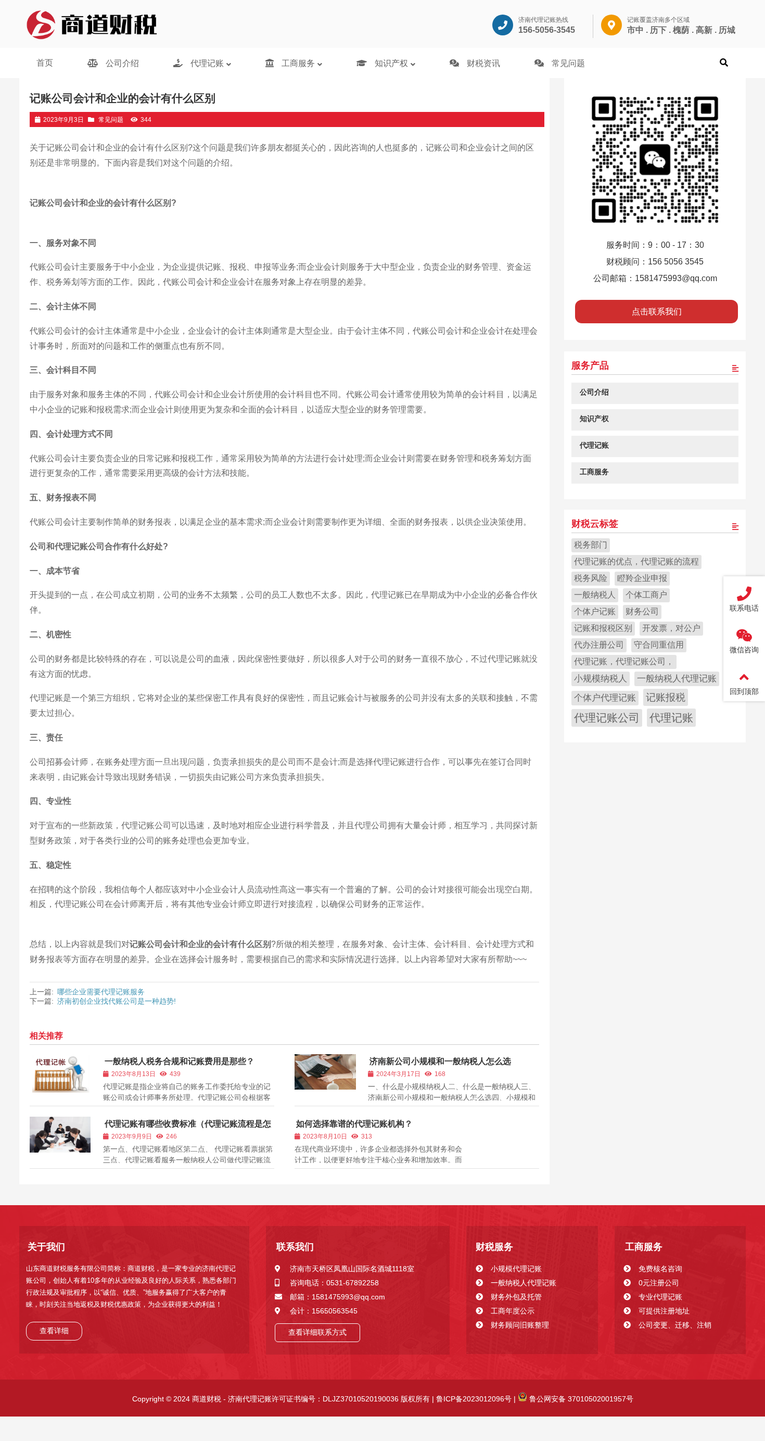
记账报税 (665, 696)
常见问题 (110, 119)
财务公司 (642, 610)
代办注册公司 (599, 644)
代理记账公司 (607, 717)
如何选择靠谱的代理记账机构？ (354, 1123)
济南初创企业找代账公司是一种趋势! (116, 1001)
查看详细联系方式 (317, 1332)
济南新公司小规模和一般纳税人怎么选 (440, 1061)
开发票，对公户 (671, 627)
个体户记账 (595, 610)
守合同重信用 (659, 644)
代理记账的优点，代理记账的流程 (636, 561)
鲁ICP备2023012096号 (473, 1399)
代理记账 (671, 717)
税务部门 (590, 544)
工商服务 (643, 1247)
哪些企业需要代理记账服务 (101, 992)
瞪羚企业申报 (642, 577)
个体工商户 (646, 594)
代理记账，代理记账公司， (624, 660)
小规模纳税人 (600, 678)
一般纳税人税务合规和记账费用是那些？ (179, 1061)
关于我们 (46, 1247)
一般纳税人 (595, 594)
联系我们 (295, 1247)
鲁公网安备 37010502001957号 (580, 1399)
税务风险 (590, 577)
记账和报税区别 (603, 627)
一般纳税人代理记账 (677, 678)
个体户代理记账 (605, 697)
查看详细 (54, 1330)
